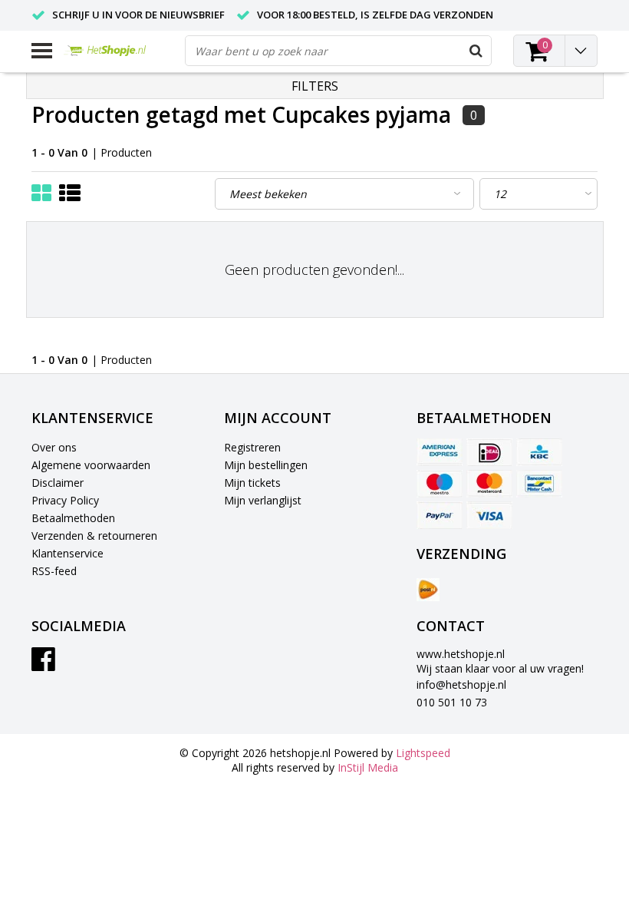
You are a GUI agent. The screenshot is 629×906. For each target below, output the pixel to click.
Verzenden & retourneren (94, 535)
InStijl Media (368, 767)
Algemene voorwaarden (90, 465)
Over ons (54, 447)
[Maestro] (440, 484)
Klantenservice (67, 553)
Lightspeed (423, 753)
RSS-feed (54, 571)
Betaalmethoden (73, 518)
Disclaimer (57, 482)
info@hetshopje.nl (461, 684)
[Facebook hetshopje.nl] (43, 664)
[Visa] (489, 515)
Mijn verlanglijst (262, 500)
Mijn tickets (252, 482)
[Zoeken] (475, 50)
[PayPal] (440, 515)
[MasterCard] (489, 484)
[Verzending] (428, 589)
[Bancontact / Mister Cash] (539, 484)
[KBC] (539, 452)
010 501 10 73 (452, 702)
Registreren (252, 447)
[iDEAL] (489, 452)
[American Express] (440, 452)
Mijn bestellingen (266, 465)
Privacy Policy (65, 500)
